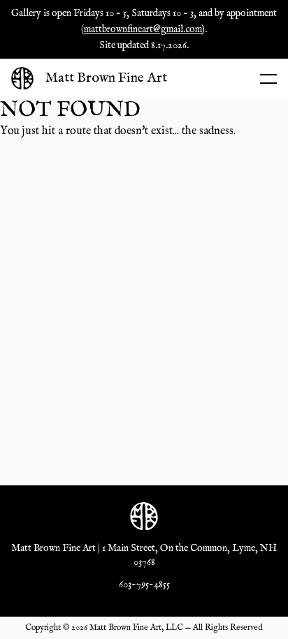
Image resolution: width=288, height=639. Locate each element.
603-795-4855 (144, 584)
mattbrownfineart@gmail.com (143, 29)
